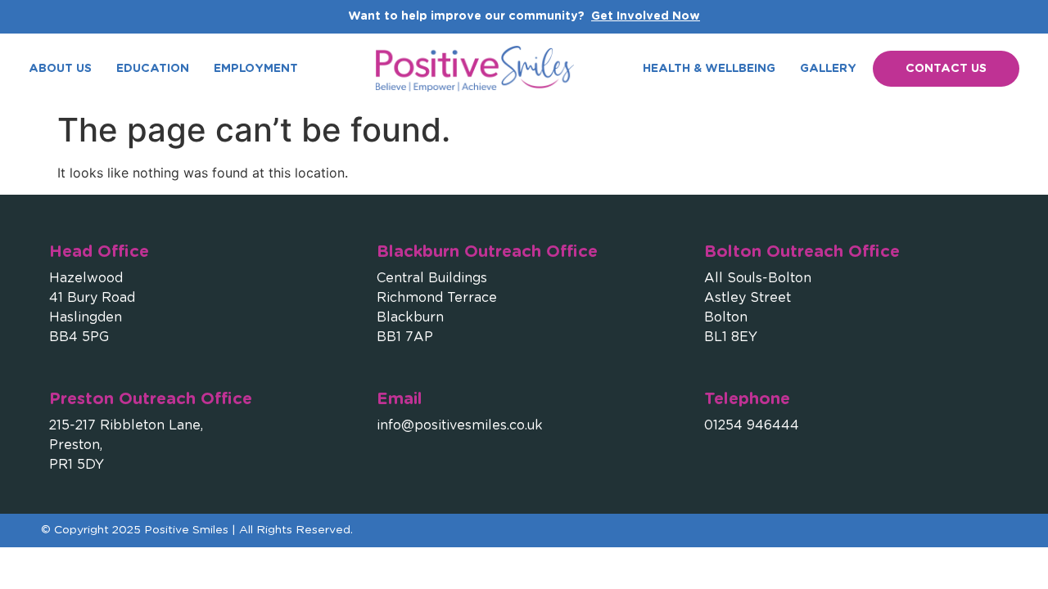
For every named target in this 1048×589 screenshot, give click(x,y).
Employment (256, 68)
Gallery (828, 68)
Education (152, 68)
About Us (60, 68)
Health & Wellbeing (709, 68)
